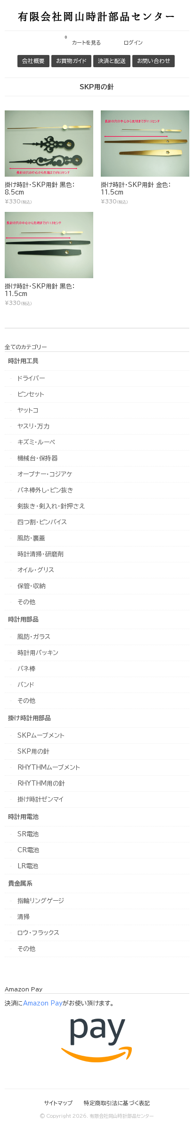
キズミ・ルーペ (36, 442)
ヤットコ (28, 410)
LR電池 (27, 866)
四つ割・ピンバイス (42, 522)
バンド (25, 685)
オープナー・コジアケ (44, 474)
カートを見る (83, 40)
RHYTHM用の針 (41, 783)
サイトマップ (58, 1103)
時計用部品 (23, 619)
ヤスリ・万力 (33, 426)
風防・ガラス (33, 637)
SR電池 (28, 834)
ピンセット (30, 394)
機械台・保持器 (37, 458)
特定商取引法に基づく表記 (117, 1103)
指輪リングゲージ (40, 901)
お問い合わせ (153, 60)
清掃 (23, 917)
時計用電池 (23, 817)
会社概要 (33, 60)
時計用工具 (23, 361)
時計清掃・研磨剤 (40, 554)
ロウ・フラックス (38, 933)
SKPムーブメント (41, 736)
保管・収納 (31, 586)
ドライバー (31, 378)
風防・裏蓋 (31, 538)
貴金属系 (20, 884)
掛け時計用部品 (29, 718)
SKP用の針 (33, 751)
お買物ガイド (71, 60)
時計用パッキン (37, 653)
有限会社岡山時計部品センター (97, 16)
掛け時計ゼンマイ (40, 799)
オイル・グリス (35, 570)
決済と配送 (112, 60)
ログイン (133, 42)
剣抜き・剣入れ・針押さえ (51, 506)
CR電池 (28, 850)
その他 (26, 602)
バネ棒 (26, 669)
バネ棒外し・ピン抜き (45, 490)
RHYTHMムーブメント (48, 767)
